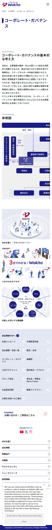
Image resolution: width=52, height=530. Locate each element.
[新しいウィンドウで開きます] (22, 431)
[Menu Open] (48, 4)
